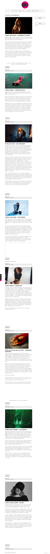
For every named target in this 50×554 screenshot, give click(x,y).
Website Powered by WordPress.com (10, 552)
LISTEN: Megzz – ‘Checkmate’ (13, 285)
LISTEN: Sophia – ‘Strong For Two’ (15, 90)
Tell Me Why (21, 288)
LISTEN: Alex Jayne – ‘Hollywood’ (15, 217)
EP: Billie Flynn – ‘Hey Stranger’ (15, 143)
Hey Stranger (28, 145)
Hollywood (28, 220)
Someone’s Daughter (8, 355)
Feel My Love (20, 287)
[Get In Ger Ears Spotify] (0, 279)
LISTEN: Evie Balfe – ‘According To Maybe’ (17, 35)
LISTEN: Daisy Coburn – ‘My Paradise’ (16, 429)
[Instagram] (0, 278)
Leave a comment (11, 70)
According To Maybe (8, 37)
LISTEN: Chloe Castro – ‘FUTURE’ (14, 502)
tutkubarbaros (7, 67)
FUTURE (22, 509)
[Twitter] (0, 276)
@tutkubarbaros (7, 403)
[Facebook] (0, 275)
